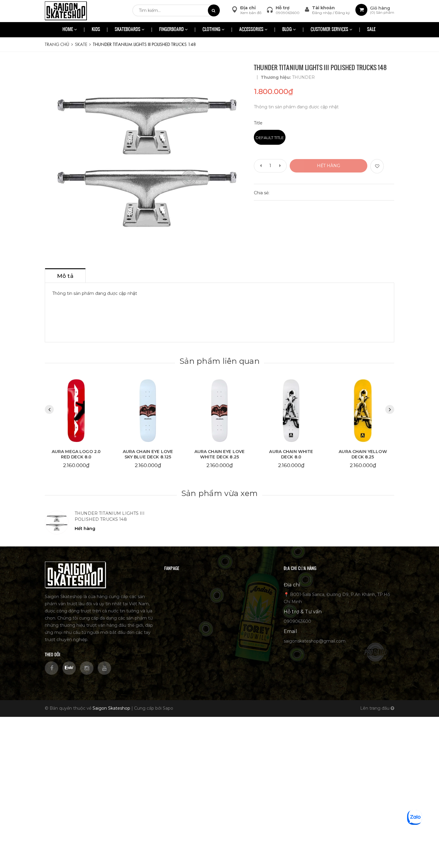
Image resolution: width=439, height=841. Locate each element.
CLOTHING (212, 30)
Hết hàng (328, 165)
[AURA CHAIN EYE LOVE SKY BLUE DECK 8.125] (76, 411)
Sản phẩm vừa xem (219, 493)
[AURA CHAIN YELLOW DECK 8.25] (291, 411)
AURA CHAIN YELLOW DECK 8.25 (291, 454)
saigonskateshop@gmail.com (315, 641)
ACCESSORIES (252, 30)
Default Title (270, 137)
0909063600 (288, 12)
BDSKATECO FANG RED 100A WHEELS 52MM (363, 454)
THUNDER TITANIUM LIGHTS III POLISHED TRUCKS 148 (110, 516)
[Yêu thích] (377, 166)
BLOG (287, 30)
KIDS (96, 30)
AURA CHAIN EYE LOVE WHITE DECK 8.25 (148, 454)
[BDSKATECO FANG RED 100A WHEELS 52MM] (362, 411)
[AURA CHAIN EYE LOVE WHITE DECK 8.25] (147, 411)
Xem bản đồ (251, 12)
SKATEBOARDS (128, 30)
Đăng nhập (322, 12)
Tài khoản (323, 7)
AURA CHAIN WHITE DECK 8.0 (219, 454)
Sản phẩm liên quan (219, 361)
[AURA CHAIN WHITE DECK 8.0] (219, 411)
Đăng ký (342, 12)
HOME (68, 30)
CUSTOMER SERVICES (330, 30)
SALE (371, 30)
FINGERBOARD (172, 30)
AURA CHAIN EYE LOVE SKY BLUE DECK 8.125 (76, 454)
